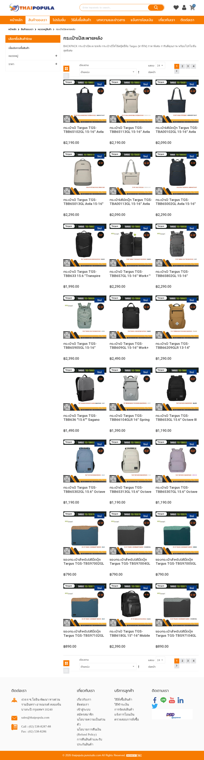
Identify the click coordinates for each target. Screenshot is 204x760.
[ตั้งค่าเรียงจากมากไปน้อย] (138, 72)
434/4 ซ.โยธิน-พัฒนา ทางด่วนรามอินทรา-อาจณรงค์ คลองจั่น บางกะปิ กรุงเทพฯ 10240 (41, 704)
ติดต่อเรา (187, 20)
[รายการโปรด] (176, 8)
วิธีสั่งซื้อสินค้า (81, 20)
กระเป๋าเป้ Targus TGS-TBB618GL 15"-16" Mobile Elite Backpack (130, 635)
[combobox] (122, 7)
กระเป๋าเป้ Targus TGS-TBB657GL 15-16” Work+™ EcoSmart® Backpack (130, 276)
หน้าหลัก (16, 20)
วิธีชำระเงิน (121, 704)
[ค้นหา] (156, 8)
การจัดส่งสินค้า (124, 709)
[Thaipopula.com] (31, 7)
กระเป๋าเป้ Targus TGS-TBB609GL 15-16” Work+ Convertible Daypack (129, 348)
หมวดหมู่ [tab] (13, 55)
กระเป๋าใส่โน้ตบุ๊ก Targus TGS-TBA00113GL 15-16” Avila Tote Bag (131, 204)
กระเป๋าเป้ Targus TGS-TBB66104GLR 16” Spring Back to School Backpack (130, 420)
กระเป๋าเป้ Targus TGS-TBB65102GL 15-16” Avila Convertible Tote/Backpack (84, 132)
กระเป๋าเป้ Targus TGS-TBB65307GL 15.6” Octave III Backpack (176, 491)
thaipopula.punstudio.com (86, 755)
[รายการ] (66, 76)
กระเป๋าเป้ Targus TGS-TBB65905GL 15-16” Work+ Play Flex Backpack (83, 348)
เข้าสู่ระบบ (83, 709)
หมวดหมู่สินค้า (44, 29)
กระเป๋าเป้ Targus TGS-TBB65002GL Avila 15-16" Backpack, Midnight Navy (176, 204)
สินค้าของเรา (37, 20)
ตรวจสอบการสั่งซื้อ (126, 719)
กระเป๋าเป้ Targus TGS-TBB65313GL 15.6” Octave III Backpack (130, 491)
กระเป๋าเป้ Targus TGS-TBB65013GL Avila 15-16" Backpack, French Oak (83, 204)
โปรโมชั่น (59, 20)
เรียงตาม (84, 65)
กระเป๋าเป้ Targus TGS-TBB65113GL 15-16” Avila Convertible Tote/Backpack (131, 132)
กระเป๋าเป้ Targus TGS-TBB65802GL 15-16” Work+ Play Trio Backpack (176, 276)
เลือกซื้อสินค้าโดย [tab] (20, 39)
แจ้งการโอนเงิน (142, 20)
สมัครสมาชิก (85, 714)
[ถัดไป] (176, 71)
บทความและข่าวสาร (111, 20)
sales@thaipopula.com (35, 717)
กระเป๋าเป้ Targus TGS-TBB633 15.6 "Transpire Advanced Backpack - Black (84, 276)
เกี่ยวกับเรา (167, 20)
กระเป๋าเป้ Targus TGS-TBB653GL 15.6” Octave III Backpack (176, 420)
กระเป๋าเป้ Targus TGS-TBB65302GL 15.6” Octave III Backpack (84, 491)
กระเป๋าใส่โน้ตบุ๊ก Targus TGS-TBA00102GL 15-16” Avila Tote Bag (177, 132)
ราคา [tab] (11, 64)
